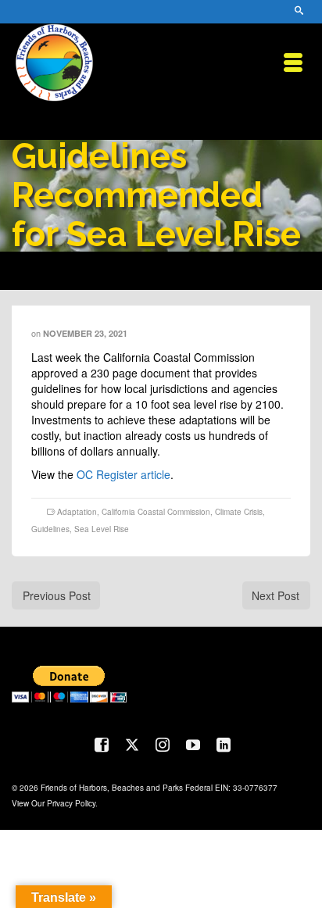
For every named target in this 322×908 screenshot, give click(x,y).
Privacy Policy (71, 803)
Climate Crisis (239, 511)
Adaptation (77, 511)
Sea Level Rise (101, 529)
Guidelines (50, 529)
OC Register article (123, 474)
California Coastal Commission (156, 511)
